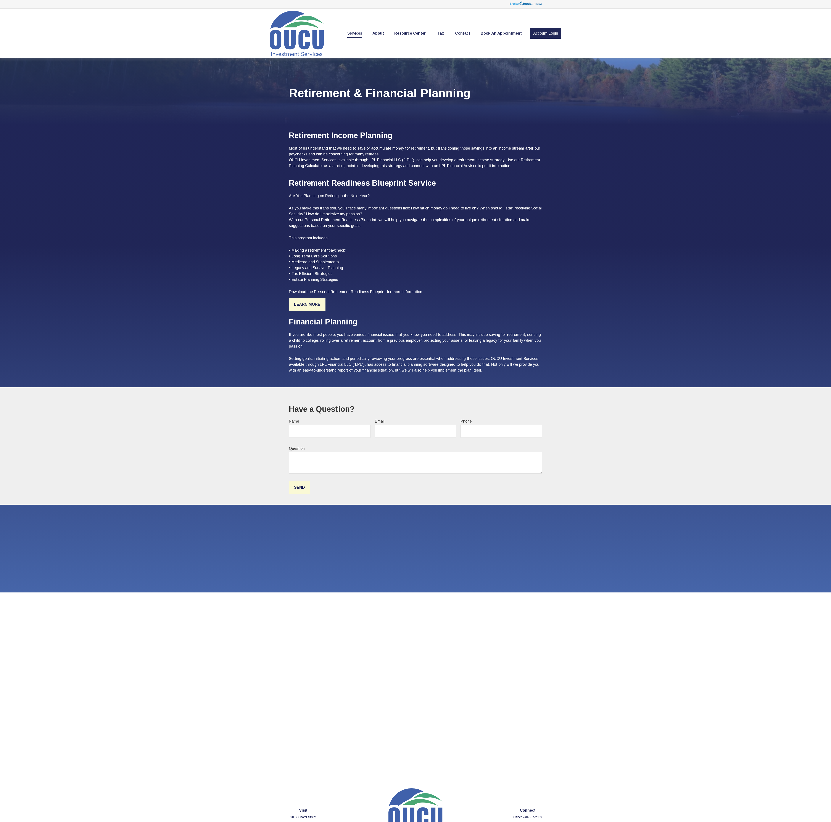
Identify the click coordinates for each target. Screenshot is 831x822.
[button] (354, 33)
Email (380, 421)
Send (299, 487)
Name (294, 421)
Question (297, 448)
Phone (466, 421)
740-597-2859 (532, 817)
